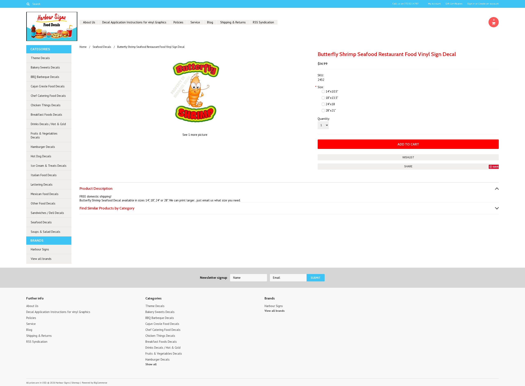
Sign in (471, 3)
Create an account (488, 3)
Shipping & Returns (233, 22)
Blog (210, 22)
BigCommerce (100, 382)
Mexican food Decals (44, 194)
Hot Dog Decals (41, 156)
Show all (150, 364)
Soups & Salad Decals (45, 232)
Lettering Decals (41, 184)
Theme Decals (40, 58)
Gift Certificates (453, 3)
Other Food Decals (43, 203)
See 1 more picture (195, 135)
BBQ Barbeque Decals (45, 77)
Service (195, 22)
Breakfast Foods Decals (46, 114)
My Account (434, 3)
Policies (178, 22)
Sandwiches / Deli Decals (47, 213)
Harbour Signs (40, 249)
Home (83, 47)
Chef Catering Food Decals (48, 96)
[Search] (28, 4)
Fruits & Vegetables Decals (44, 135)
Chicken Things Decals (45, 105)
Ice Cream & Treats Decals (48, 166)
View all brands (41, 259)
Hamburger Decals (43, 147)
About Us (89, 22)
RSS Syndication (263, 22)
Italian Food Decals (44, 175)
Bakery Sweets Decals (45, 67)
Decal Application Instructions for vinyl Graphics (134, 22)
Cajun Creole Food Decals (48, 86)
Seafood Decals (41, 222)
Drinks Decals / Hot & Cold (48, 124)
